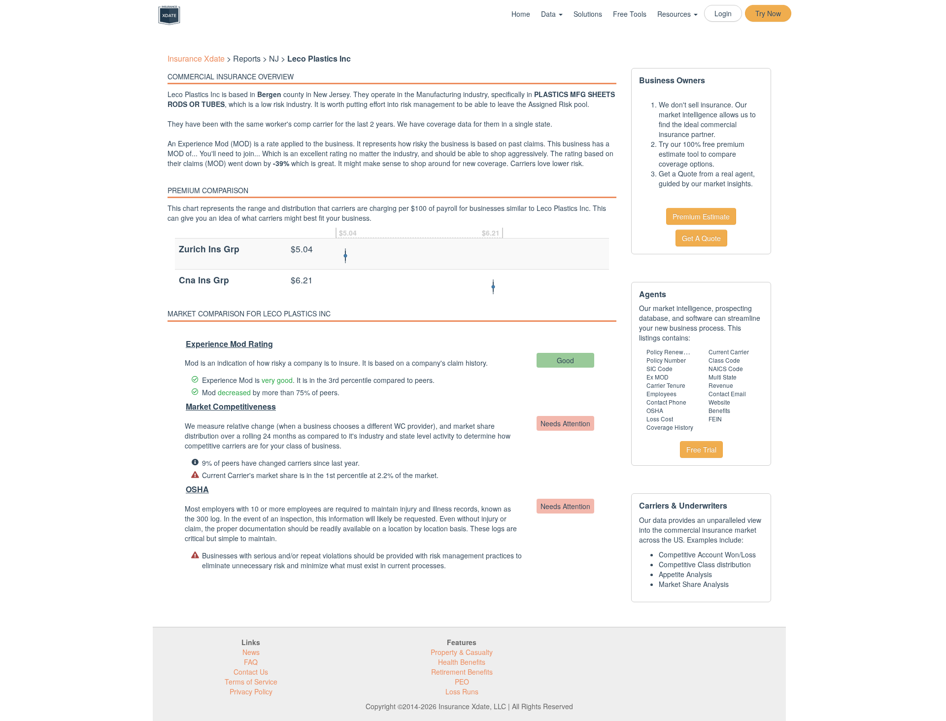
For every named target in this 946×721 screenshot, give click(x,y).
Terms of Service (251, 682)
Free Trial (701, 449)
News (251, 652)
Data (549, 14)
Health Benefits (461, 662)
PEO (462, 682)
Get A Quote (701, 238)
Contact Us (251, 672)
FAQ (251, 662)
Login (723, 13)
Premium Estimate (701, 216)
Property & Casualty (462, 652)
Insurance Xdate (196, 58)
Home (520, 14)
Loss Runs (461, 691)
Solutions (588, 14)
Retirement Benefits (462, 672)
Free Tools (629, 14)
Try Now (768, 13)
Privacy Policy (251, 691)
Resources (675, 14)
